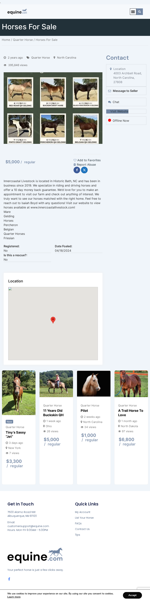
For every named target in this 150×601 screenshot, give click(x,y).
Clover (74, 411)
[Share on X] (84, 170)
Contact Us (82, 529)
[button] (133, 11)
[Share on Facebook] (77, 170)
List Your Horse (84, 518)
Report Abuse (86, 164)
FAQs (78, 523)
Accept (132, 595)
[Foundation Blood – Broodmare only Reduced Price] (120, 385)
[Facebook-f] (9, 579)
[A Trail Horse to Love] (45, 384)
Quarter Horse (23, 40)
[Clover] (82, 384)
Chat (116, 102)
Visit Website (119, 111)
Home (6, 40)
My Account (82, 512)
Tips (77, 535)
